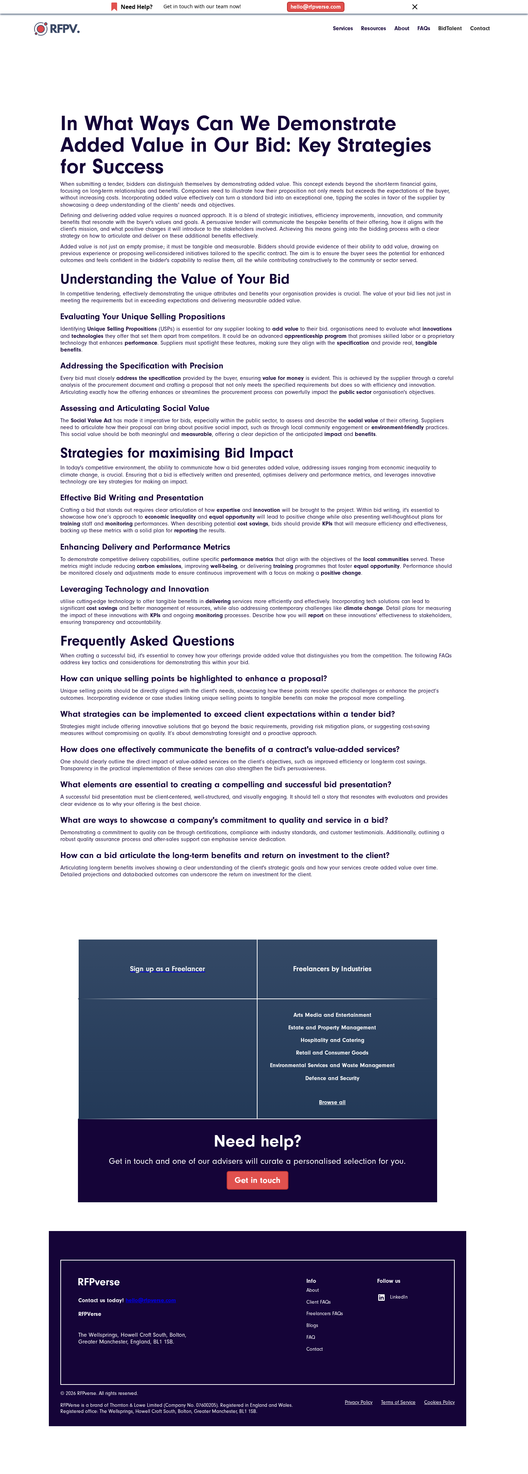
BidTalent (450, 28)
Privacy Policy (358, 1402)
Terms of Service (398, 1402)
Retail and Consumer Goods (332, 1053)
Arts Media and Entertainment (332, 1015)
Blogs (312, 1325)
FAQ (310, 1337)
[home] (57, 28)
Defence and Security (332, 1078)
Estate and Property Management (332, 1027)
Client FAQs (318, 1302)
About (401, 28)
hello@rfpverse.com (316, 7)
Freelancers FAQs (324, 1313)
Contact (480, 28)
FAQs (423, 28)
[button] (343, 28)
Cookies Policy (439, 1402)
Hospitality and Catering (332, 1040)
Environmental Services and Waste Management (332, 1065)
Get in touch (258, 1180)
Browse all (332, 1102)
